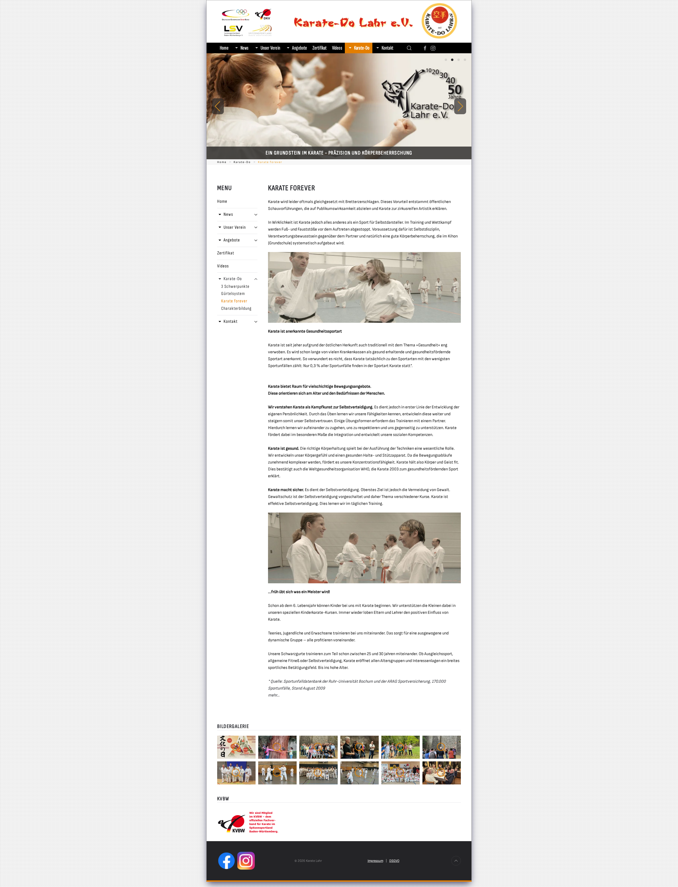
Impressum (375, 861)
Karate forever (234, 301)
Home (224, 48)
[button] (409, 48)
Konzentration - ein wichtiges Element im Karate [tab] (465, 60)
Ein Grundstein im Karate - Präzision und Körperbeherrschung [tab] (452, 60)
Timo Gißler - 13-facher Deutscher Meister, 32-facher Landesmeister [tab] (446, 60)
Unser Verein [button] (270, 48)
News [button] (244, 48)
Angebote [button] (299, 48)
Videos (337, 48)
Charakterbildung (236, 308)
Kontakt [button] (387, 48)
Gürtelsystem (233, 293)
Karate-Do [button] (362, 48)
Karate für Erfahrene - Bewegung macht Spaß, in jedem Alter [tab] (458, 60)
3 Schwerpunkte (235, 286)
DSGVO (394, 861)
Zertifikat (320, 48)
